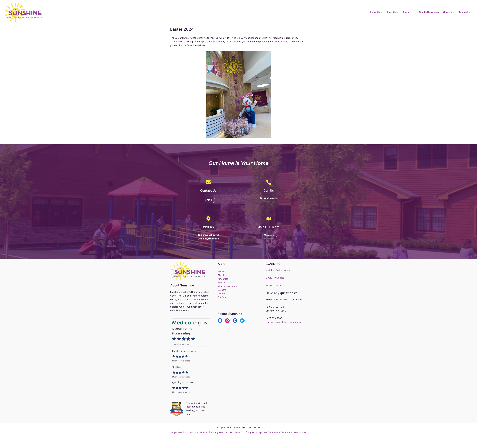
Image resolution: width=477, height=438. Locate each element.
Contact (463, 12)
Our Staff (222, 297)
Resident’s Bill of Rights (242, 432)
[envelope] (208, 182)
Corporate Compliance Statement (274, 432)
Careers (447, 12)
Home (221, 271)
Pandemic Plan (273, 285)
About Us (375, 12)
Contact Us (224, 293)
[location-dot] (208, 219)
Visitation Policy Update (277, 270)
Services (407, 12)
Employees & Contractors (184, 432)
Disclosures (300, 432)
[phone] (269, 182)
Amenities (392, 12)
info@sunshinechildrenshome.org (283, 322)
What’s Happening (429, 12)
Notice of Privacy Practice (213, 432)
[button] (381, 12)
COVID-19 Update (274, 277)
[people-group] (269, 219)
